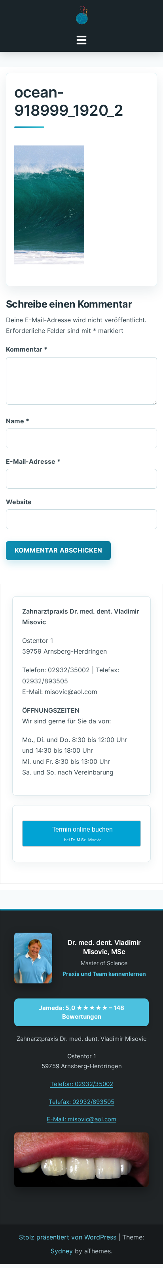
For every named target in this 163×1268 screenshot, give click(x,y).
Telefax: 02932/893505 (81, 1101)
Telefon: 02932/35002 (81, 1084)
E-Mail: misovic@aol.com (81, 1119)
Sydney (62, 1251)
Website (19, 502)
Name (17, 421)
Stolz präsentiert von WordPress (67, 1237)
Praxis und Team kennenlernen (104, 973)
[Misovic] (81, 15)
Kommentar (26, 349)
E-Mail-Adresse (33, 461)
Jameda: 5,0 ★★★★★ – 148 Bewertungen (81, 1012)
